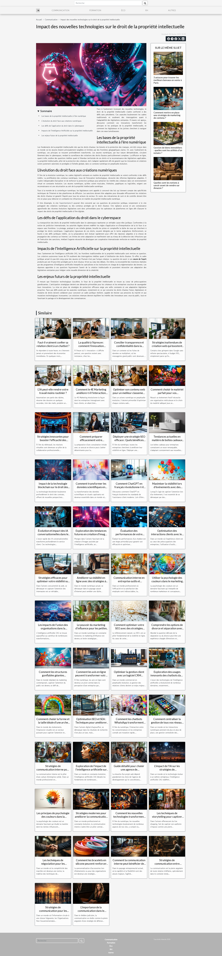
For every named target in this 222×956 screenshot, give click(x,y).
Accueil (39, 19)
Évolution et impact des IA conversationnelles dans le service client (53, 534)
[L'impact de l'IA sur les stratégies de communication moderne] (167, 751)
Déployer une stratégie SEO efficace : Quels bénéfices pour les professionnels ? (129, 440)
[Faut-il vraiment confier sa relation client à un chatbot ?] (53, 328)
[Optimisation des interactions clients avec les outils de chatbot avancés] (167, 516)
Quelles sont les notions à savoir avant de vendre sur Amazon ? (166, 185)
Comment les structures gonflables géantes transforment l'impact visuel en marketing (52, 677)
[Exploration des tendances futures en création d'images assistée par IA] (91, 516)
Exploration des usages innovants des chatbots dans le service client (167, 675)
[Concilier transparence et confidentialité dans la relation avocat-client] (129, 328)
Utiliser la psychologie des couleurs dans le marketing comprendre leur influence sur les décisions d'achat (167, 583)
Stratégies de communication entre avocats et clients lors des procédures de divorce (167, 865)
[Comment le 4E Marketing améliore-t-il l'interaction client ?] (91, 375)
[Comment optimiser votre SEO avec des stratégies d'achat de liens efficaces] (129, 610)
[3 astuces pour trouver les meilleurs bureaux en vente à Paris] (168, 63)
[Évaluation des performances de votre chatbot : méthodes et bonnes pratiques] (129, 516)
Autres (172, 10)
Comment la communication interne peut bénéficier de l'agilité (129, 864)
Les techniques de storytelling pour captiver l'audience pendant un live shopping (167, 818)
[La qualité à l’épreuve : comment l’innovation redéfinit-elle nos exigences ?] (91, 328)
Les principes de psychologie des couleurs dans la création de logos (53, 816)
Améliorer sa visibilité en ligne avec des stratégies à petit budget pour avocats (91, 581)
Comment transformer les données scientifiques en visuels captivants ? (91, 487)
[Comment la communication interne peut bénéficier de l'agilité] (129, 846)
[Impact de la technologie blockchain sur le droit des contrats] (53, 469)
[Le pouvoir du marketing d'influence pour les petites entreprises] (91, 610)
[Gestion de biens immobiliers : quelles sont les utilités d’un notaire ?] (168, 133)
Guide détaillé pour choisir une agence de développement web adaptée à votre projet (129, 771)
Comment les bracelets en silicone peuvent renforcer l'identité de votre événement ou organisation (91, 865)
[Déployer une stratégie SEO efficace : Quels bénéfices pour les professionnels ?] (129, 422)
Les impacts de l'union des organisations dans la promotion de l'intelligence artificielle (53, 630)
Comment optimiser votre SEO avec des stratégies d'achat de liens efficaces (129, 628)
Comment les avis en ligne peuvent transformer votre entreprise (91, 675)
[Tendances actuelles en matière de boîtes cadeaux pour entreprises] (167, 422)
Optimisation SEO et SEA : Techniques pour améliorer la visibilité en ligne (91, 722)
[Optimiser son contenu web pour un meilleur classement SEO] (129, 375)
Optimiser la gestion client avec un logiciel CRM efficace (129, 675)
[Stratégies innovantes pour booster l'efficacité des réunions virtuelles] (53, 422)
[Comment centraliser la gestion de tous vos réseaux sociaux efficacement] (167, 704)
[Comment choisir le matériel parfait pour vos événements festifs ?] (167, 375)
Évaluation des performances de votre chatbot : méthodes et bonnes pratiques (129, 536)
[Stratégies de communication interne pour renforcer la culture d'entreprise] (53, 751)
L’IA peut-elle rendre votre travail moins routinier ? (53, 391)
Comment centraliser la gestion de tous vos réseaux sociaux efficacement (167, 722)
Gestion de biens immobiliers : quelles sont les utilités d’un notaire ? (168, 150)
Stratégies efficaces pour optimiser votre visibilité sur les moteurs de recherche (53, 581)
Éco (123, 10)
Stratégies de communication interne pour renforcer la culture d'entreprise (53, 771)
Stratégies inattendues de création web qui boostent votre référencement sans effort (167, 347)
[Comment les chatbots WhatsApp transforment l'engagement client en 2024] (129, 704)
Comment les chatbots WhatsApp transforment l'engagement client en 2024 (129, 722)
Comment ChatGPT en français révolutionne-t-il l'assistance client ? (129, 487)
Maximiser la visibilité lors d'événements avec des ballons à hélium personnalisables (167, 489)
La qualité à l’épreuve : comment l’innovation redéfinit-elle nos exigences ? (91, 346)
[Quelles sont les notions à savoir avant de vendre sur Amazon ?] (168, 168)
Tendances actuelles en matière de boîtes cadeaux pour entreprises (167, 440)
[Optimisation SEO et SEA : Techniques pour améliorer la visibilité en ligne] (91, 704)
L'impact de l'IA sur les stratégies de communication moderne (167, 769)
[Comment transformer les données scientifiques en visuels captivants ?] (91, 469)
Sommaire (46, 111)
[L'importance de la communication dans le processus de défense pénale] (91, 893)
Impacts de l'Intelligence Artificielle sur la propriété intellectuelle (67, 130)
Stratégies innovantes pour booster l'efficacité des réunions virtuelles (53, 440)
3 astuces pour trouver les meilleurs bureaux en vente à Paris (168, 80)
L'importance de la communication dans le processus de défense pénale (91, 911)
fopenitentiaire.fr (66, 203)
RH (146, 10)
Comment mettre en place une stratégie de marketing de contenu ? (167, 115)
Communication (60, 10)
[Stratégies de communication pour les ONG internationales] (53, 893)
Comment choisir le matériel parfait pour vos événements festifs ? (167, 393)
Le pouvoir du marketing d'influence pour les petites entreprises (91, 628)
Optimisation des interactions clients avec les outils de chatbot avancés (167, 534)
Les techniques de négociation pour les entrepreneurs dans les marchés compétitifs (53, 865)
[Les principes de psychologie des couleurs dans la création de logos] (53, 799)
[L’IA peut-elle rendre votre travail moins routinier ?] (53, 375)
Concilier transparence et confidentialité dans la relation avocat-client (129, 346)
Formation (95, 10)
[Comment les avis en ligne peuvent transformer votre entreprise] (91, 657)
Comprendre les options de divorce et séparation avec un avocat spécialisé (167, 628)
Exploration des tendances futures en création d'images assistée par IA (91, 534)
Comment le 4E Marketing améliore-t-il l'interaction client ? (91, 393)
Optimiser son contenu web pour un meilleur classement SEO (129, 393)
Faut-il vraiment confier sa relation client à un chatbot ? (53, 344)
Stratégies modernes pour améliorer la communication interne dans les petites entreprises (91, 818)
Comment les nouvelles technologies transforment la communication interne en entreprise (129, 818)
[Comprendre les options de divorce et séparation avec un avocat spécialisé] (167, 610)
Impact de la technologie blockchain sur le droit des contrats (53, 487)
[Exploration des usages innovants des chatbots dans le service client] (167, 657)
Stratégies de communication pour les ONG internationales (53, 911)
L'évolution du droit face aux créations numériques (61, 121)
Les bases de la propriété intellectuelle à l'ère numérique (63, 116)
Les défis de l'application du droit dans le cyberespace (62, 125)
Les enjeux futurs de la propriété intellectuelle (59, 135)
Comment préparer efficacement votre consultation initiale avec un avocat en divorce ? (91, 442)
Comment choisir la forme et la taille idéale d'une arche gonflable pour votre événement (52, 724)
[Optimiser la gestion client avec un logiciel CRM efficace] (129, 657)
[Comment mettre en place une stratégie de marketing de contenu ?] (168, 98)
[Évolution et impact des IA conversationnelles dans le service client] (53, 516)
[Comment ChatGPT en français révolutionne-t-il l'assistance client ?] (129, 469)
